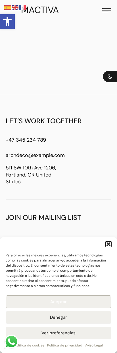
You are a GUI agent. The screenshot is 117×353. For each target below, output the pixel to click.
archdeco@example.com (35, 155)
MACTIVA (40, 10)
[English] (15, 7)
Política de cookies (29, 345)
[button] (7, 21)
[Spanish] (8, 7)
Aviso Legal (94, 345)
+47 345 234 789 (26, 140)
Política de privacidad (64, 345)
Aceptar (58, 302)
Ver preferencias (58, 333)
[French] (22, 7)
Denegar (58, 317)
